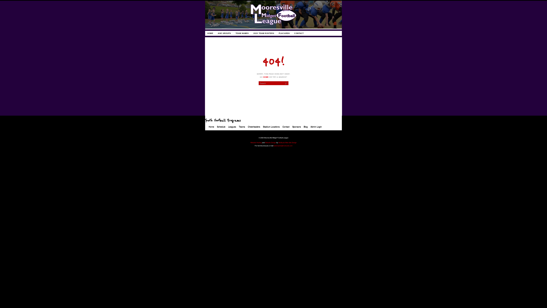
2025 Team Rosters (263, 33)
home (266, 77)
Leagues (232, 126)
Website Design (270, 142)
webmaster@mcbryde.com (283, 145)
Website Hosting (256, 142)
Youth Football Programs (223, 120)
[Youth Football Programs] (273, 27)
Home (210, 33)
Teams (242, 126)
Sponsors (296, 126)
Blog (306, 126)
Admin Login (316, 126)
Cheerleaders (254, 126)
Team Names (242, 33)
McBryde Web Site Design (287, 142)
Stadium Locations (271, 126)
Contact (299, 33)
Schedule (221, 126)
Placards (284, 33)
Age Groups (224, 33)
